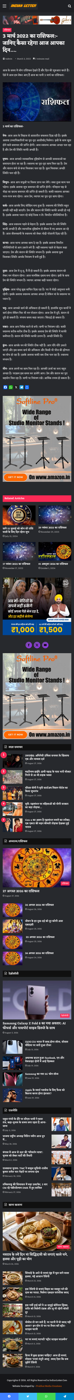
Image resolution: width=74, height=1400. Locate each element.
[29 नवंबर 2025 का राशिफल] (54, 514)
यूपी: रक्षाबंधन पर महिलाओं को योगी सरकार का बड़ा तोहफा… (46, 806)
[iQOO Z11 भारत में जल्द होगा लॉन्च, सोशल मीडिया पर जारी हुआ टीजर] (12, 1047)
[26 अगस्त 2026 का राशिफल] (12, 910)
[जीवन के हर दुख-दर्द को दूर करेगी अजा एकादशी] (12, 926)
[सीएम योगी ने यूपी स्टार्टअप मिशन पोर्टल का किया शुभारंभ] (12, 793)
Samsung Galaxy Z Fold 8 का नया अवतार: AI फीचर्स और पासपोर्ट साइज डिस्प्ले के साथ (34, 1026)
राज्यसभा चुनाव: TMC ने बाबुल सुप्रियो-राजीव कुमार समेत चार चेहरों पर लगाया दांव (25, 1170)
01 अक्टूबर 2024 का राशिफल (53, 564)
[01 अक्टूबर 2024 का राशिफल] (54, 551)
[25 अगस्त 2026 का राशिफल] (12, 942)
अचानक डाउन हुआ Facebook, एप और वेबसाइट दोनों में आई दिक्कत (44, 1060)
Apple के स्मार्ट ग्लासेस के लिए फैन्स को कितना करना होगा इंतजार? (45, 1092)
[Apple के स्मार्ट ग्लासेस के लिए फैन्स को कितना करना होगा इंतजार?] (12, 1095)
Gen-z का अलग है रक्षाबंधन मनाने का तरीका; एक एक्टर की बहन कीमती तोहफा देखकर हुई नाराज (47, 823)
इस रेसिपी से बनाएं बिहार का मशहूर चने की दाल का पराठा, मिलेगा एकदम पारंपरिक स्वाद (47, 1291)
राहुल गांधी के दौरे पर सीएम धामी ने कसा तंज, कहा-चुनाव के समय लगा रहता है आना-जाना (24, 1122)
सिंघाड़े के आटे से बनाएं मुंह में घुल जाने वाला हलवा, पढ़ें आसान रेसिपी (47, 1275)
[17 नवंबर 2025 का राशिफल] (19, 551)
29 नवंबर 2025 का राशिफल (52, 528)
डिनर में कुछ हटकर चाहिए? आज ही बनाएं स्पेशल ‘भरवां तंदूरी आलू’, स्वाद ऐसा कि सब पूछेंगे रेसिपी (46, 1359)
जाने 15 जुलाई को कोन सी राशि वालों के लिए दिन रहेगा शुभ (18, 530)
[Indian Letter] (23, 6)
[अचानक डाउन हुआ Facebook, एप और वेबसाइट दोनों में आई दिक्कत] (12, 1063)
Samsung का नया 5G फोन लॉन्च (41, 1074)
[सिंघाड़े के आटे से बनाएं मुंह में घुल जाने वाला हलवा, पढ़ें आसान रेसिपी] (12, 1278)
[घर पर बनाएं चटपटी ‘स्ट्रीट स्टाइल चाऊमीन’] (12, 1344)
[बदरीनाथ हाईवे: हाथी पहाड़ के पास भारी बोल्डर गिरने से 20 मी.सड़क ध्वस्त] (12, 777)
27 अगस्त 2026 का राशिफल (21, 891)
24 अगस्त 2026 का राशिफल (39, 953)
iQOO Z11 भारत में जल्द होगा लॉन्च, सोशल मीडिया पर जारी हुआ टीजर (46, 1044)
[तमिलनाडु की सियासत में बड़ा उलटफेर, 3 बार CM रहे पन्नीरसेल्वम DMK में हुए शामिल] (61, 1189)
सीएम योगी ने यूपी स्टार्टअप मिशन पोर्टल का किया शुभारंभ (46, 790)
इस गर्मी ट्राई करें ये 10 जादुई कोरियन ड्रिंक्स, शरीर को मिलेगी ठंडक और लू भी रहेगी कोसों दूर (47, 1309)
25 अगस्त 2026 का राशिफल (39, 937)
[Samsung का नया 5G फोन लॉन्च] (12, 1079)
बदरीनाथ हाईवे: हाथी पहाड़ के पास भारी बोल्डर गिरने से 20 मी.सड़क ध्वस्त (48, 774)
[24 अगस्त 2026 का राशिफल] (12, 958)
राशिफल (7, 30)
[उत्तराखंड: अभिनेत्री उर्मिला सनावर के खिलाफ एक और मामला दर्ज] (12, 761)
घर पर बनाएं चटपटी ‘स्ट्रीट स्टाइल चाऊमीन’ (46, 1339)
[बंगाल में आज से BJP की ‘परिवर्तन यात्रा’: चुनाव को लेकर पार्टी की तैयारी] (61, 1157)
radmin (8, 59)
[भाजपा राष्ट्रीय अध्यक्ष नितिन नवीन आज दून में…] (61, 1141)
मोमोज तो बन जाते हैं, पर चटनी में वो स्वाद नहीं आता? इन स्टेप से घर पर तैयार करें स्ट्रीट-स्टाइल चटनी (48, 1326)
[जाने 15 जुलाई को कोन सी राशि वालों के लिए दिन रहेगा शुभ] (19, 515)
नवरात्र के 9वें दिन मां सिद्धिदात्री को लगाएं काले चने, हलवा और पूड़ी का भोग (35, 1257)
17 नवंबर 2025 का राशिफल (16, 564)
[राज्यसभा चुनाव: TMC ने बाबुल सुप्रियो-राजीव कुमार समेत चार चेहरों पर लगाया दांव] (61, 1173)
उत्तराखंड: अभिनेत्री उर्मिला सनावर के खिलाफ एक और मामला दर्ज (47, 758)
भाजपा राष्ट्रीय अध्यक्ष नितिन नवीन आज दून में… (24, 1138)
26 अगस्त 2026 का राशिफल (39, 905)
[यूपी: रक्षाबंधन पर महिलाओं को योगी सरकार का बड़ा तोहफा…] (12, 809)
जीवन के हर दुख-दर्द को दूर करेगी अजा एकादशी (44, 923)
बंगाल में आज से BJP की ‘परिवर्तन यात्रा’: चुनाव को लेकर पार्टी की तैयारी (23, 1154)
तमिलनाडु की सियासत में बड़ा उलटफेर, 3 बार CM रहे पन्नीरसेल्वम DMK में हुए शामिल (25, 1186)
